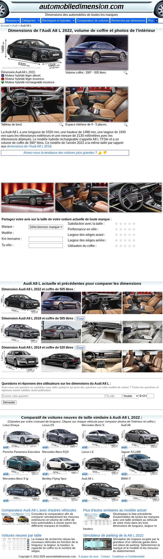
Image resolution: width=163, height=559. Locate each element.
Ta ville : (7, 245)
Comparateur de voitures (93, 20)
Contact (105, 556)
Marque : (8, 226)
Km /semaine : (12, 238)
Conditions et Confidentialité (128, 556)
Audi (14, 25)
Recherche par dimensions (128, 20)
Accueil (5, 25)
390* (89, 72)
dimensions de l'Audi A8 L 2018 (29, 146)
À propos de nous (88, 556)
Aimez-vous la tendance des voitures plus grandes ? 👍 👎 (65, 152)
